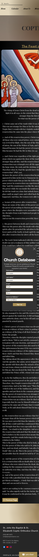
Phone (8, 290)
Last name (9, 277)
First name (9, 270)
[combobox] (19, 300)
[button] (34, 249)
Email (8, 284)
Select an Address (12, 297)
